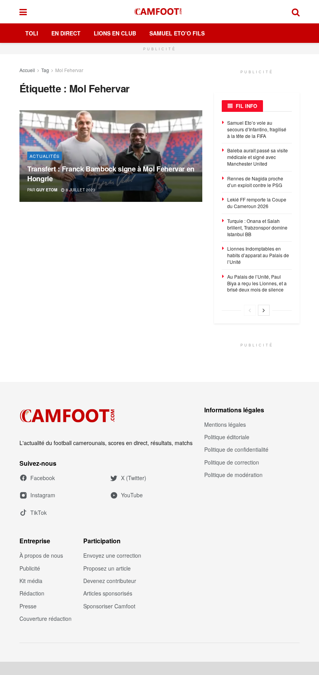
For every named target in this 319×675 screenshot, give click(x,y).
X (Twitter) (133, 478)
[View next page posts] (264, 310)
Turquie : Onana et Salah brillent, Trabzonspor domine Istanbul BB (257, 227)
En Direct (66, 33)
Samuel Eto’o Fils (177, 33)
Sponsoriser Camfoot (109, 606)
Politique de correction (231, 462)
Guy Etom (46, 190)
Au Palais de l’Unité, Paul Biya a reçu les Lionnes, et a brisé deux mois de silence (257, 283)
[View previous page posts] (250, 310)
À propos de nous (41, 555)
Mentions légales (225, 424)
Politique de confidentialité (236, 449)
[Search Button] (296, 11)
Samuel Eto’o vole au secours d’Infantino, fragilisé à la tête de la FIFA (256, 129)
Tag (45, 70)
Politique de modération (233, 475)
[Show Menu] (23, 11)
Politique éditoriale (226, 437)
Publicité (29, 568)
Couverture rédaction (45, 618)
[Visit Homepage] (159, 11)
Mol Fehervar (69, 70)
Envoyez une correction (112, 555)
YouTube (132, 495)
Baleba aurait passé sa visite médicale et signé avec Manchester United (257, 157)
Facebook (42, 478)
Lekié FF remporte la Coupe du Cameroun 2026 (256, 202)
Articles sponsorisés (107, 593)
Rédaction (31, 593)
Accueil (27, 70)
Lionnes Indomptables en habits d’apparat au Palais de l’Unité (258, 255)
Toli (31, 33)
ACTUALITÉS (45, 156)
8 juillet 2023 (80, 190)
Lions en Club (115, 33)
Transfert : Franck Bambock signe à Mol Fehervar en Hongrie (111, 174)
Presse (28, 606)
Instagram (42, 495)
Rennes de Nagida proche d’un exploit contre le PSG (255, 181)
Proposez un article (107, 568)
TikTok (38, 512)
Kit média (30, 581)
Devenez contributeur (109, 581)
